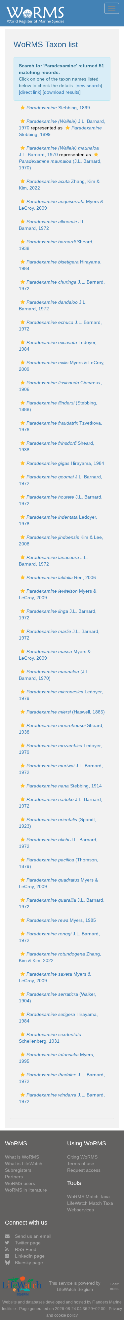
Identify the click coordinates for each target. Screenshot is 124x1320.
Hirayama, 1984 (65, 463)
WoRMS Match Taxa (88, 1196)
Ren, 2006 (61, 577)
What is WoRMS (22, 1157)
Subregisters (18, 1170)
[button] (22, 107)
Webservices (80, 1209)
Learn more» (115, 1286)
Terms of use (80, 1163)
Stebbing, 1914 (64, 785)
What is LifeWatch (23, 1163)
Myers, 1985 (61, 920)
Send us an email (33, 1236)
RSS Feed (25, 1249)
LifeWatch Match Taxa (90, 1203)
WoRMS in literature (26, 1190)
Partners (14, 1176)
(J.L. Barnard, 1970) (60, 164)
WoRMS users (20, 1183)
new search (89, 85)
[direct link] (30, 92)
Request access (84, 1170)
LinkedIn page (30, 1256)
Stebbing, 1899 (58, 107)
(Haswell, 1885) (65, 711)
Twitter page (28, 1242)
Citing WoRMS (82, 1157)
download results (61, 92)
